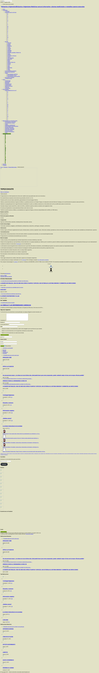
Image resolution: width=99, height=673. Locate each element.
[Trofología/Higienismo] (4, 392)
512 (11, 397)
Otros (6, 132)
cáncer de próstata (67, 453)
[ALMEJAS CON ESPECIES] (2, 472)
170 (11, 405)
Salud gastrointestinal (9, 129)
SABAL (3, 275)
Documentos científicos (10, 72)
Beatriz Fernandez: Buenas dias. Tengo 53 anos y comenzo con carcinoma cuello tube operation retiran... (24, 451)
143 (12, 412)
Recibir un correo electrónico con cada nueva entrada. (13, 332)
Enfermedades (6, 89)
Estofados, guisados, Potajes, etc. (14, 52)
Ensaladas (9, 50)
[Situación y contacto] (4, 400)
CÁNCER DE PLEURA (8, 636)
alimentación (72, 453)
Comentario (3, 320)
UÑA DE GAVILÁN (6, 276)
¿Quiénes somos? (8, 78)
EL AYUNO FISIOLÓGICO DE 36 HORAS (12, 426)
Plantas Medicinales (7, 133)
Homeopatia (7, 81)
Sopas (8, 68)
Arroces (8, 43)
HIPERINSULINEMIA (8, 628)
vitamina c (32, 453)
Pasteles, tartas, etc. (11, 62)
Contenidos (5, 10)
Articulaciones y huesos (10, 122)
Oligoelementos (8, 83)
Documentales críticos (11, 75)
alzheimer (95, 453)
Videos (6, 73)
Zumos (8, 69)
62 (9, 622)
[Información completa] (4, 408)
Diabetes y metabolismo (10, 125)
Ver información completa (43, 259)
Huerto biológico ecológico (10, 70)
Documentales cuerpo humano (13, 76)
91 (9, 428)
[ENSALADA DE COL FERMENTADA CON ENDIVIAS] (2, 478)
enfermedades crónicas (61, 453)
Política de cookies (29, 534)
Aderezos (9, 42)
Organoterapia (8, 85)
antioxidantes (55, 453)
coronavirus (2, 454)
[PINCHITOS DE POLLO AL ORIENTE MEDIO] (2, 475)
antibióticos (6, 454)
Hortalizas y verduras (11, 55)
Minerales (7, 82)
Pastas (8, 61)
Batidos (8, 44)
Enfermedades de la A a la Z (10, 90)
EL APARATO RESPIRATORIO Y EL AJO (9, 296)
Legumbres (9, 59)
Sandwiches (9, 67)
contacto (16, 261)
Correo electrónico (4, 324)
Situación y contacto (8, 402)
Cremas (8, 49)
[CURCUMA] (4, 617)
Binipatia (5, 167)
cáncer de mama (15, 453)
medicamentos (7, 273)
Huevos (8, 56)
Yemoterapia (7, 88)
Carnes (8, 47)
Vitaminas (7, 87)
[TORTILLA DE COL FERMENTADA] (2, 492)
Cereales (9, 48)
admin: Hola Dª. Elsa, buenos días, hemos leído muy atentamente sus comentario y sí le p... (21, 433)
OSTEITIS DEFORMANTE (9, 644)
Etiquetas (5, 353)
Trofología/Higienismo (8, 395)
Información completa (9, 77)
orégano (78, 453)
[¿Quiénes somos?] (4, 416)
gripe (39, 453)
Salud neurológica (9, 130)
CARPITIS (5, 652)
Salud (4, 79)
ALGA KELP (3, 289)
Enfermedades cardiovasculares (11, 126)
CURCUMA (5, 619)
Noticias (4, 164)
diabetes (18, 453)
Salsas (8, 66)
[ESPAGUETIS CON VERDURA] (2, 495)
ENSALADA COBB (7, 357)
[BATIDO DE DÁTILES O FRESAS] (2, 499)
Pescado (9, 63)
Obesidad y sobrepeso (9, 128)
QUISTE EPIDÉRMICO (8, 660)
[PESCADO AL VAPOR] (2, 488)
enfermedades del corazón (49, 453)
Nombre (2, 322)
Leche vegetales (10, 57)
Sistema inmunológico (9, 131)
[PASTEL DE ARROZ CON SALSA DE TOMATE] (2, 509)
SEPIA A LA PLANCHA (8, 366)
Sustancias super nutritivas (10, 12)
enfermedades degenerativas (83, 453)
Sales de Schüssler (8, 86)
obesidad (41, 453)
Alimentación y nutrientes (10, 121)
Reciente (4, 350)
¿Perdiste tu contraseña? (8, 348)
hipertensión (22, 453)
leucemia (75, 453)
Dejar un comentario (4, 192)
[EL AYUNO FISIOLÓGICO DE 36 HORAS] (4, 424)
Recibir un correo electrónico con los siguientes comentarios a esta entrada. (17, 330)
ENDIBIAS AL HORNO (8, 667)
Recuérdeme (8, 345)
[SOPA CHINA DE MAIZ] (2, 505)
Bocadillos (9, 46)
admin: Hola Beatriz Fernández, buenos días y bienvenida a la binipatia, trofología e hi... (21, 442)
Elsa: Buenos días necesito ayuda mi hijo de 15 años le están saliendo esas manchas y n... (21, 438)
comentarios (5, 352)
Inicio (4, 9)
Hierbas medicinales (9, 127)
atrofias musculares (91, 453)
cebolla (10, 453)
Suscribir (4, 464)
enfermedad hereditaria (27, 453)
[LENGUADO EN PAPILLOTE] (2, 482)
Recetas (6, 41)
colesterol (7, 453)
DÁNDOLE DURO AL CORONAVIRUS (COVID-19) (15, 380)
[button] (18, 177)
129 (12, 420)
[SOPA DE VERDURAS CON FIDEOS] (2, 502)
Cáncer (6, 124)
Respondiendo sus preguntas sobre (10, 120)
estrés (44, 453)
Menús (8, 60)
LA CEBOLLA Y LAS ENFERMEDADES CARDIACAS (15, 305)
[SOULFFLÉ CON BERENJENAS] (2, 485)
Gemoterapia (7, 80)
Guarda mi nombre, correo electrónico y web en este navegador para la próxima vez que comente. (22, 328)
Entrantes (9, 51)
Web (1, 326)
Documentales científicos (12, 74)
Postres (8, 64)
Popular (4, 351)
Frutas (8, 53)
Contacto (4, 165)
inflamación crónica (3, 453)
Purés (8, 65)
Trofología (7, 11)
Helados (9, 54)
